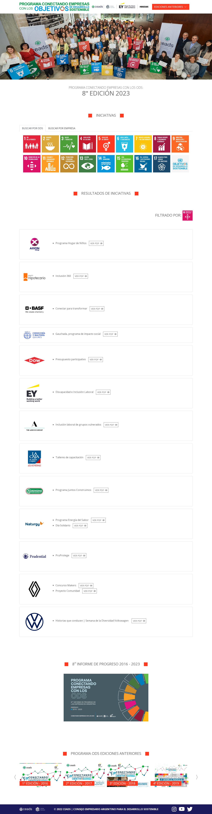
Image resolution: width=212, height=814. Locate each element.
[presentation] (15, 777)
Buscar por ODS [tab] (32, 128)
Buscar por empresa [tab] (61, 128)
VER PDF (94, 243)
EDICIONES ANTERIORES (168, 7)
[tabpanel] (106, 153)
